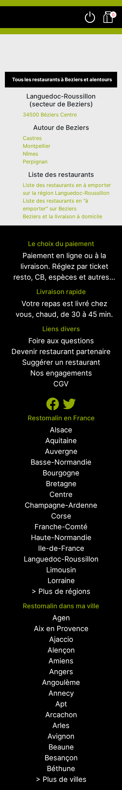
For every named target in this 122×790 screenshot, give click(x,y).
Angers (61, 671)
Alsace (61, 430)
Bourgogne (61, 473)
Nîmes (30, 153)
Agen (61, 617)
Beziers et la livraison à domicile (62, 216)
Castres (32, 138)
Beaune (61, 747)
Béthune (61, 768)
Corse (61, 516)
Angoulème (61, 682)
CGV (61, 384)
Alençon (61, 650)
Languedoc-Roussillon (61, 559)
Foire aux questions (61, 340)
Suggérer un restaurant (61, 362)
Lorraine (61, 580)
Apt (61, 704)
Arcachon (61, 714)
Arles (61, 725)
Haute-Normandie (61, 537)
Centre (61, 494)
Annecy (61, 693)
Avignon (61, 736)
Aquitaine (61, 440)
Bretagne (61, 483)
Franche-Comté (61, 526)
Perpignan (35, 161)
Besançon (61, 757)
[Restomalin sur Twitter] (69, 404)
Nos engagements (61, 373)
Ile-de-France (61, 548)
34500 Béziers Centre (50, 114)
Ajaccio (61, 639)
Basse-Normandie (61, 462)
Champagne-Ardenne (61, 505)
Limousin (61, 569)
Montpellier (36, 146)
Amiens (61, 661)
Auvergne (61, 451)
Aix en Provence (61, 628)
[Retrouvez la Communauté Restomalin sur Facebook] (54, 404)
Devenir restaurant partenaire (61, 351)
